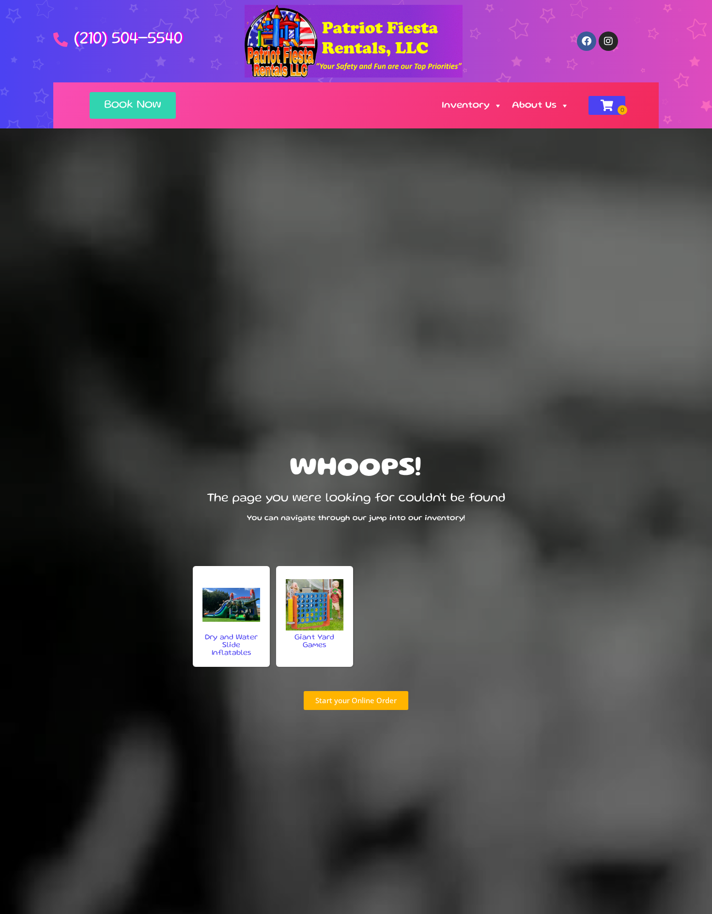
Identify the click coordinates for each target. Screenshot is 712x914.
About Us (534, 105)
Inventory (466, 105)
